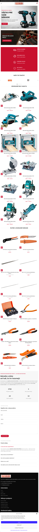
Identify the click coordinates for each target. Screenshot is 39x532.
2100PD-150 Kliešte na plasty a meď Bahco (28, 318)
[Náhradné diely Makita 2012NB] (10, 143)
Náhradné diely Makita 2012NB (10, 153)
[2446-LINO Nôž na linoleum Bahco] (28, 355)
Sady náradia (10, 320)
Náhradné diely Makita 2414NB (10, 176)
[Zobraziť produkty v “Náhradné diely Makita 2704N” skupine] (2, 197)
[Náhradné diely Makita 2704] (28, 166)
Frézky (28, 200)
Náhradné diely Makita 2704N (10, 198)
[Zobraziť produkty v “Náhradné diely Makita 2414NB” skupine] (2, 174)
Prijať (19, 522)
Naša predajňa (3, 493)
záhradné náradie (13, 384)
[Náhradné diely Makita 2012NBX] (28, 143)
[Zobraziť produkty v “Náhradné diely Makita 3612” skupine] (20, 197)
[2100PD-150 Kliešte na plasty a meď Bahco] (28, 309)
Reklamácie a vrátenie (4, 502)
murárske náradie (3, 384)
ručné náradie (33, 383)
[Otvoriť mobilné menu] (1, 3)
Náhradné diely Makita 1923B (9, 130)
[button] (36, 513)
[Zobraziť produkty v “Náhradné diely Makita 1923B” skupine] (2, 128)
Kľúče (10, 250)
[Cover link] (19, 37)
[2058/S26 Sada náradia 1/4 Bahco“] (10, 309)
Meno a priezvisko (4, 410)
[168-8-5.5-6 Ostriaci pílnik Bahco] (28, 286)
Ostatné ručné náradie (9, 274)
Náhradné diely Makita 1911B (28, 107)
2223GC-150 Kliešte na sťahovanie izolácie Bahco (9, 342)
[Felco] (28, 80)
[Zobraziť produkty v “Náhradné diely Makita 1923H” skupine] (20, 128)
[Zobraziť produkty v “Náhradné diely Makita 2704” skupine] (20, 174)
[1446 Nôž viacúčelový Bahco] (28, 239)
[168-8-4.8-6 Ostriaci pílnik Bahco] (10, 286)
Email (2, 414)
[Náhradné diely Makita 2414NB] (10, 166)
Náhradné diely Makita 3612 (28, 198)
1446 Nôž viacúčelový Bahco (28, 249)
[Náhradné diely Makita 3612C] (10, 211)
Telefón (2, 419)
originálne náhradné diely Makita (12, 380)
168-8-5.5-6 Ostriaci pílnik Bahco (28, 296)
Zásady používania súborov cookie (15, 530)
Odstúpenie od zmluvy (4, 504)
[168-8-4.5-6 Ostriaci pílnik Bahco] (28, 262)
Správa (2, 423)
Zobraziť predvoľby (19, 527)
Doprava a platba (3, 500)
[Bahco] (10, 80)
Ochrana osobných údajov (23, 530)
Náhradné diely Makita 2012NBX (28, 153)
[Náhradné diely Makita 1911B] (28, 98)
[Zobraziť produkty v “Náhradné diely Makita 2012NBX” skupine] (20, 151)
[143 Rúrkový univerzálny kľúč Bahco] (10, 239)
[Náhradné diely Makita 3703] (28, 211)
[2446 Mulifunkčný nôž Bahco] (10, 355)
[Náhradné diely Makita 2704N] (10, 189)
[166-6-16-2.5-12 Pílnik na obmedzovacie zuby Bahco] (10, 262)
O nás (2, 490)
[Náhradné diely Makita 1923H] (28, 120)
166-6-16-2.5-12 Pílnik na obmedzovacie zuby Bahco (10, 273)
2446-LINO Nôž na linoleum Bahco (28, 365)
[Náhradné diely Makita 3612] (28, 189)
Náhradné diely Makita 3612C (10, 221)
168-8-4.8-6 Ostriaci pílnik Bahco (9, 296)
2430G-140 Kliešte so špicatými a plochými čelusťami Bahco (28, 342)
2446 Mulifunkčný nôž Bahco (9, 365)
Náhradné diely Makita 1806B (10, 107)
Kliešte (28, 320)
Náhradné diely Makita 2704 (28, 176)
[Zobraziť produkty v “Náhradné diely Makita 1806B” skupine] (2, 106)
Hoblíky (10, 109)
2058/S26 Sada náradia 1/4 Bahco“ (10, 318)
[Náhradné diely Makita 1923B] (10, 120)
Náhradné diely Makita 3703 (28, 221)
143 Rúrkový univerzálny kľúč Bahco (10, 249)
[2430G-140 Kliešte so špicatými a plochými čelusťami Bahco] (28, 331)
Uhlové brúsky (10, 177)
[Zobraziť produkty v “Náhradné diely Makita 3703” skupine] (20, 219)
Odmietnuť (19, 525)
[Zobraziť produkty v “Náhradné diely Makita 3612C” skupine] (2, 219)
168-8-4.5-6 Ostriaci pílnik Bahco (28, 272)
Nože (28, 250)
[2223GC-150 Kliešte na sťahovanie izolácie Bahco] (10, 331)
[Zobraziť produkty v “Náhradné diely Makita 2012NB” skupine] (2, 151)
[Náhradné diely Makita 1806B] (10, 98)
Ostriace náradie (28, 273)
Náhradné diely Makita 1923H (28, 130)
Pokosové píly (28, 177)
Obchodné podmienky (4, 505)
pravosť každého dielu (18, 383)
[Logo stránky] (19, 3)
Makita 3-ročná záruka (4, 495)
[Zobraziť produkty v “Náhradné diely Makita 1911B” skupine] (20, 106)
